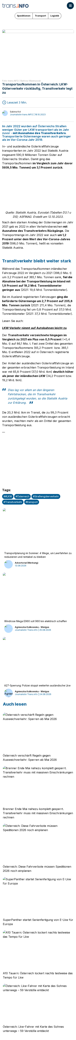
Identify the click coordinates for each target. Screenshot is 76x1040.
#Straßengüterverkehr (46, 496)
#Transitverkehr (13, 501)
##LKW (8, 496)
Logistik (54, 15)
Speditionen (23, 15)
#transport (32, 501)
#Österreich (22, 496)
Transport (40, 15)
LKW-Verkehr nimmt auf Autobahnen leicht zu (34, 328)
